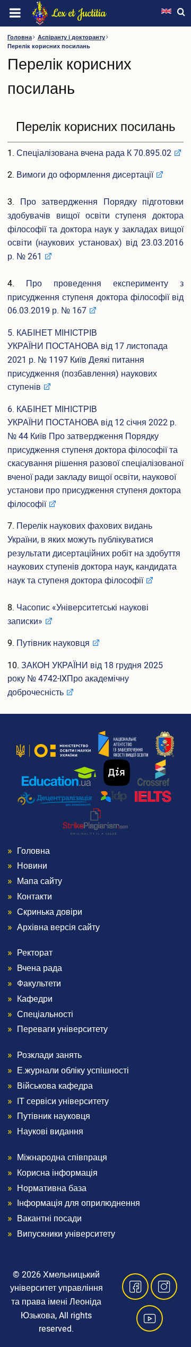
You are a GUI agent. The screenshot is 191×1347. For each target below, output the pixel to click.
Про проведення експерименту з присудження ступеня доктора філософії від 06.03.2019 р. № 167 (95, 297)
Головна (19, 37)
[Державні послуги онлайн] (116, 772)
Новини (32, 866)
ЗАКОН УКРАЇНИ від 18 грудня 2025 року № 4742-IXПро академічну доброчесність (85, 679)
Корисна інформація (57, 1173)
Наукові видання (50, 1131)
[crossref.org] (153, 772)
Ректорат (35, 953)
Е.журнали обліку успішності (73, 1070)
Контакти (34, 896)
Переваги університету (62, 1029)
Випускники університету (66, 1234)
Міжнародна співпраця (62, 1157)
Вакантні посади (49, 1218)
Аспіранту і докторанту (71, 37)
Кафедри (35, 999)
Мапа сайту (39, 881)
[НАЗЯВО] (123, 743)
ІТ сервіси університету (63, 1101)
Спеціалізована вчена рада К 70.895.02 (93, 153)
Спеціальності (45, 1014)
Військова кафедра (55, 1086)
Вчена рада (39, 968)
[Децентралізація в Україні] (55, 798)
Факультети (39, 983)
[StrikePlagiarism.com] (95, 821)
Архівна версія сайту (58, 927)
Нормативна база (51, 1188)
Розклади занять (49, 1055)
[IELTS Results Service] (136, 796)
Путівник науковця (53, 643)
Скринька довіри (49, 912)
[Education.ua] (59, 775)
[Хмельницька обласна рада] (165, 743)
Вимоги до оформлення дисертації (84, 175)
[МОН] (53, 750)
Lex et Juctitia (78, 13)
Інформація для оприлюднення (78, 1203)
